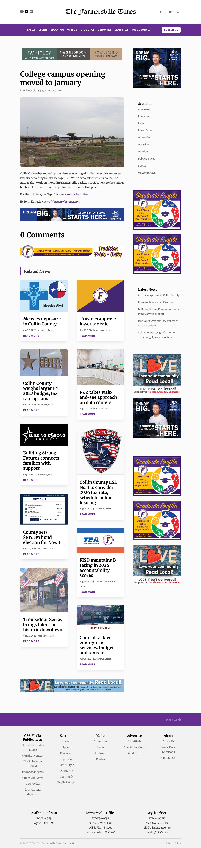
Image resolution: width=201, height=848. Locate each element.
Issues (100, 747)
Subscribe (171, 29)
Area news (57, 90)
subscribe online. (78, 194)
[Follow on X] (26, 11)
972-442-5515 (157, 818)
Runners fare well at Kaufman (156, 302)
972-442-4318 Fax (157, 823)
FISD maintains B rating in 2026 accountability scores (98, 567)
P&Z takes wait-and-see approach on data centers (98, 397)
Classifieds (121, 30)
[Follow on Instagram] (31, 11)
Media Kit (134, 753)
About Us (168, 741)
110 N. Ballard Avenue (157, 827)
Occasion (143, 144)
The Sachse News (33, 772)
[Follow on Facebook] (22, 11)
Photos (100, 759)
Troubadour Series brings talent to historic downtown (42, 624)
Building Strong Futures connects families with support (41, 460)
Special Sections (134, 747)
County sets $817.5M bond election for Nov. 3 (41, 537)
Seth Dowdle (29, 90)
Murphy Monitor (33, 755)
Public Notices (141, 30)
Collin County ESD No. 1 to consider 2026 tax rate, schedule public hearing (99, 492)
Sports (43, 30)
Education (57, 30)
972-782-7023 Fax (100, 823)
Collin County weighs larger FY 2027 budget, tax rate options (41, 391)
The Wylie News (32, 778)
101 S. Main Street (100, 827)
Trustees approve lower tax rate (98, 321)
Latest (31, 30)
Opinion (72, 30)
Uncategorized (147, 172)
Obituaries (104, 30)
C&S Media (33, 783)
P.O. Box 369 (44, 818)
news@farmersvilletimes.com (61, 201)
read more (31, 335)
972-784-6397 (100, 818)
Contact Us (168, 757)
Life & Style (87, 30)
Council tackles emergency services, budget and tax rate (97, 645)
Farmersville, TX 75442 (100, 832)
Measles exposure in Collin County (42, 321)
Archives (100, 753)
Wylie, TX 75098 (43, 823)
